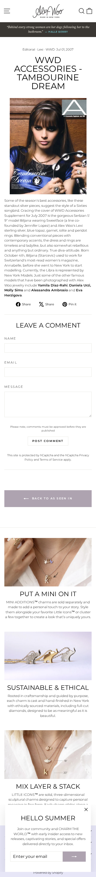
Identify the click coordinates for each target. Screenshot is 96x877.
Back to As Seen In (51, 498)
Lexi (40, 49)
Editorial (29, 49)
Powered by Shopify (48, 872)
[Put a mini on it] (48, 562)
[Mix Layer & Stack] (48, 754)
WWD (50, 49)
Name (10, 338)
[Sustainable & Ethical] (48, 656)
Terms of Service (51, 459)
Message (14, 387)
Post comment (47, 441)
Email (10, 362)
